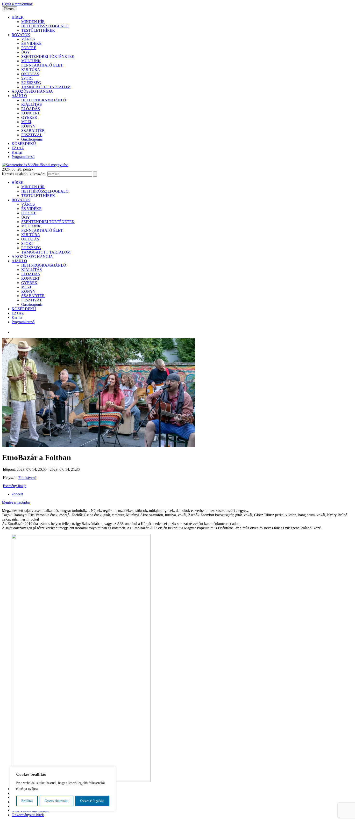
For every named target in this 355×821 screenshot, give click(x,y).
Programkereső (23, 157)
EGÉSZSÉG (31, 83)
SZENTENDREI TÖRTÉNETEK (48, 56)
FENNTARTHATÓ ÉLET (42, 65)
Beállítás (27, 801)
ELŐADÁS (30, 109)
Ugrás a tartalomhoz (17, 4)
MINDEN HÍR (33, 22)
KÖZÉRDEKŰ (24, 144)
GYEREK (29, 117)
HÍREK (18, 17)
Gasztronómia (32, 139)
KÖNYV (28, 126)
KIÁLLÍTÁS (31, 104)
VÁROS (28, 39)
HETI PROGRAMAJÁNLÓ (43, 100)
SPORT (27, 78)
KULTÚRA (30, 69)
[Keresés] (95, 174)
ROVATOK (21, 35)
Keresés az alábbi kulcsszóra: (24, 174)
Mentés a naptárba (16, 502)
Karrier (17, 152)
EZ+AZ (18, 148)
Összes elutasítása (56, 801)
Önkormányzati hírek (28, 815)
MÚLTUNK (31, 61)
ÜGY (25, 52)
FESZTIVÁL (31, 135)
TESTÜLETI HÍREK (38, 30)
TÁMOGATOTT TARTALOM (46, 87)
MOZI (26, 122)
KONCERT (30, 113)
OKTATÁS (30, 74)
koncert (17, 494)
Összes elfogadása (92, 801)
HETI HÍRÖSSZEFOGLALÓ (45, 26)
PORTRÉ (28, 48)
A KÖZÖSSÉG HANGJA (32, 91)
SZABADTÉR (33, 130)
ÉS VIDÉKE (31, 43)
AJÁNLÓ (19, 96)
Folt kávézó (27, 478)
